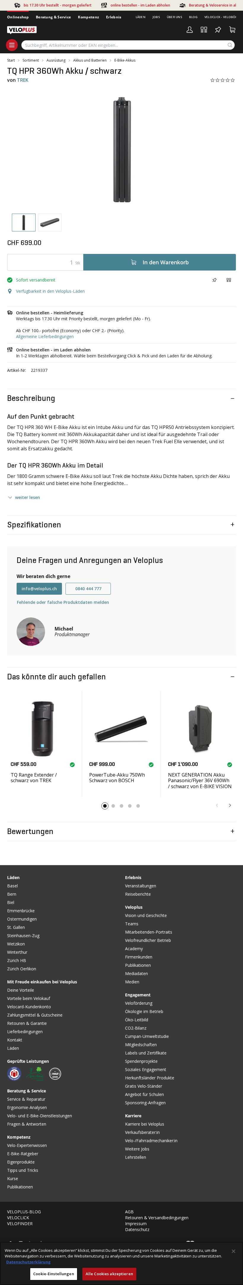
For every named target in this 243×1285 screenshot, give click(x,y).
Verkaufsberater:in (142, 1132)
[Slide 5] (138, 806)
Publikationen (20, 1187)
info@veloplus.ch (39, 588)
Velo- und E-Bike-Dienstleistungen (39, 1115)
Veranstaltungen (140, 886)
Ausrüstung (56, 60)
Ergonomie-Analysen (27, 1107)
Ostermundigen (22, 919)
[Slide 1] (105, 806)
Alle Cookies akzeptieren (109, 1273)
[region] (121, 1263)
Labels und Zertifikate (146, 1053)
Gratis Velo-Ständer (143, 1086)
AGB (129, 1211)
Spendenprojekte (141, 1061)
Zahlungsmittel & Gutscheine (35, 1015)
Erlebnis (113, 17)
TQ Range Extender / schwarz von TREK (34, 778)
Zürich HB (16, 960)
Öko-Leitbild (136, 1019)
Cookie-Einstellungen (53, 1273)
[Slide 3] (121, 806)
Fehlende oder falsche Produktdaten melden (63, 602)
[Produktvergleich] (204, 30)
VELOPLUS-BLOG (24, 1211)
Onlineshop (18, 17)
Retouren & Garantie (27, 1023)
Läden (141, 17)
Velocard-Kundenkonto (29, 1006)
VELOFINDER (20, 1223)
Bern (11, 894)
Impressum (136, 1223)
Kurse (12, 1178)
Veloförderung (138, 1003)
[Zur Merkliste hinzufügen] (214, 280)
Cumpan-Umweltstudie (147, 1036)
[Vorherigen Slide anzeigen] (217, 805)
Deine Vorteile (20, 990)
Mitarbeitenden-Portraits (148, 932)
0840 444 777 (88, 588)
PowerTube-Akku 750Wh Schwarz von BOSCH (117, 778)
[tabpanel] (121, 149)
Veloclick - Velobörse (222, 17)
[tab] (24, 223)
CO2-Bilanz (135, 1028)
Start (11, 60)
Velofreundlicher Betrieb (148, 940)
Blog (193, 17)
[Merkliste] (218, 30)
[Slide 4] (130, 806)
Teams (131, 923)
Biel (10, 902)
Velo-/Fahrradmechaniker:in (151, 1140)
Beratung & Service (53, 17)
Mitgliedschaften (141, 1044)
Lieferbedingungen (25, 1031)
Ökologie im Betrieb (144, 1011)
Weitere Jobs (137, 1149)
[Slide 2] (113, 806)
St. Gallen (16, 927)
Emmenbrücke (21, 910)
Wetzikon (16, 944)
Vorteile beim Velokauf (28, 998)
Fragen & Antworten (26, 1124)
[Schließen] (233, 1251)
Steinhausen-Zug (23, 935)
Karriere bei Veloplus (144, 1124)
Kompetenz (88, 17)
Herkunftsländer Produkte (149, 1078)
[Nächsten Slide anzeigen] (230, 805)
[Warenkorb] (232, 30)
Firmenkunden (138, 957)
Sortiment (31, 60)
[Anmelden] (190, 30)
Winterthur (17, 952)
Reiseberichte (138, 894)
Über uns (174, 17)
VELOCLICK (18, 1217)
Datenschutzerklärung (28, 1262)
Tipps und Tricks (22, 1170)
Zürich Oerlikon (21, 969)
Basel (12, 886)
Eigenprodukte (21, 1162)
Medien (132, 982)
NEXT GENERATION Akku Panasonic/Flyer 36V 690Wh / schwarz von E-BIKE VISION (200, 780)
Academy (134, 948)
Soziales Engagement (145, 1069)
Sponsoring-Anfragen (145, 1102)
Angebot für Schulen (144, 1094)
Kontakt (14, 1040)
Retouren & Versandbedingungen (156, 1217)
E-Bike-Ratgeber (22, 1153)
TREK (22, 80)
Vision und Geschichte (146, 915)
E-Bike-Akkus (124, 60)
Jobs (156, 17)
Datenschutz (137, 1229)
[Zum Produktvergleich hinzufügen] (229, 280)
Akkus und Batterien (90, 60)
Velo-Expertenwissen (27, 1145)
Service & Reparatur (26, 1099)
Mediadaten (136, 973)
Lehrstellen (135, 1157)
